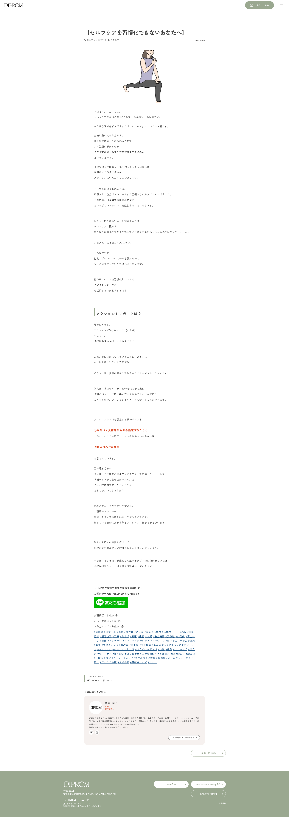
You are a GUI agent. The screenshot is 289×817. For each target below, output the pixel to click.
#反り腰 (129, 653)
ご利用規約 (221, 803)
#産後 (97, 645)
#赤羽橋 (98, 632)
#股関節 (190, 653)
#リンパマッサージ (133, 640)
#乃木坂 (124, 636)
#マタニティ (108, 645)
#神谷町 (128, 632)
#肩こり (160, 640)
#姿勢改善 (122, 645)
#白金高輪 (159, 636)
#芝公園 (138, 632)
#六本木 (156, 632)
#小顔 (161, 649)
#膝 (173, 653)
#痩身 (169, 649)
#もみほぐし (159, 645)
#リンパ (149, 640)
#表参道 (170, 636)
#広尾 (148, 636)
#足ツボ (181, 645)
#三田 (115, 636)
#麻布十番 (110, 632)
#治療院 (150, 658)
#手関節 (98, 658)
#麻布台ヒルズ (138, 662)
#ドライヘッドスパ (146, 649)
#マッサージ (114, 640)
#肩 (185, 640)
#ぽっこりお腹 (108, 662)
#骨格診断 (123, 662)
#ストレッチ (180, 649)
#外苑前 (180, 636)
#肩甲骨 (133, 645)
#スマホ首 (139, 658)
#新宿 (133, 636)
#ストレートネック (122, 658)
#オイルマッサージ (177, 658)
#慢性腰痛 (118, 653)
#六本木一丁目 (170, 632)
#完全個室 (145, 645)
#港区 (120, 632)
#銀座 (141, 636)
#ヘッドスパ (104, 649)
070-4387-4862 (78, 800)
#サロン (152, 662)
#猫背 (107, 658)
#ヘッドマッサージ (123, 649)
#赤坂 (147, 632)
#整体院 (160, 658)
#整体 (103, 640)
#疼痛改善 (164, 653)
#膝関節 (180, 653)
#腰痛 (191, 640)
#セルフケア (104, 653)
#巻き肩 (139, 653)
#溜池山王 (106, 636)
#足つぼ (171, 645)
